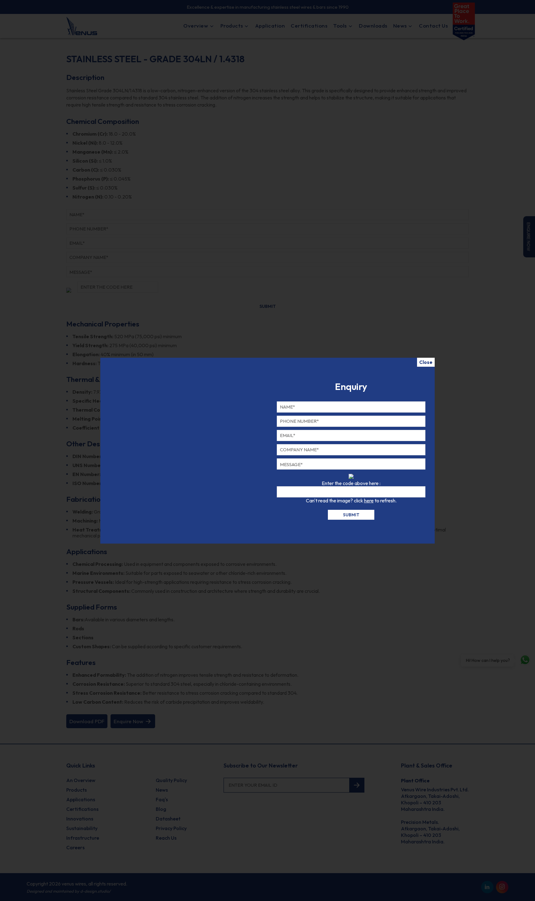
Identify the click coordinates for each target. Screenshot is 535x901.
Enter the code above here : (351, 483)
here (369, 500)
